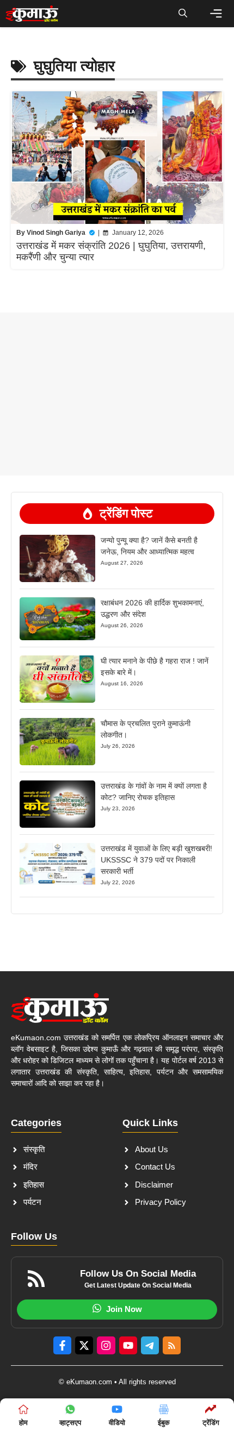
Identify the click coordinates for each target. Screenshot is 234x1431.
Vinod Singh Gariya (56, 232)
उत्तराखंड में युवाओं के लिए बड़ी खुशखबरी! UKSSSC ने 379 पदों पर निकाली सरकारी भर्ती (156, 860)
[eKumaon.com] (31, 13)
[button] (183, 13)
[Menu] (216, 14)
